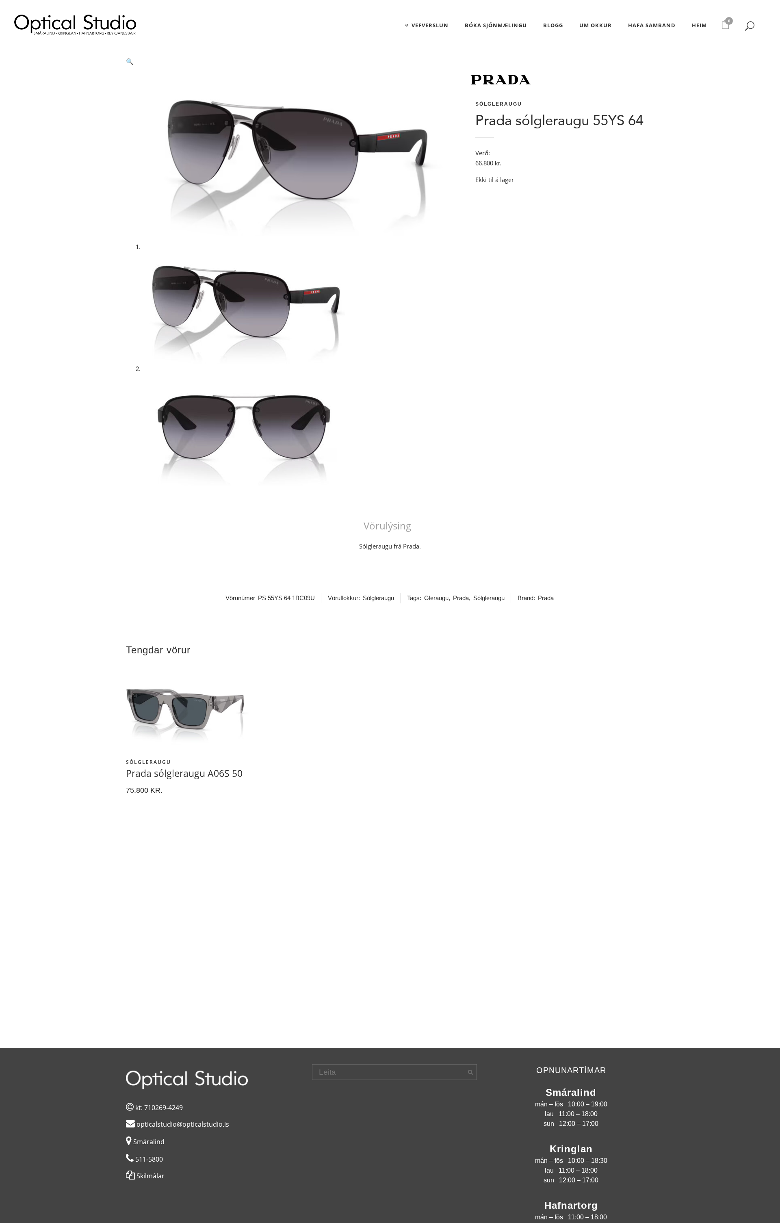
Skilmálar (150, 1175)
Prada (461, 597)
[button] (294, 61)
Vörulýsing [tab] (387, 526)
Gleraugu (436, 597)
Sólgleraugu (498, 104)
